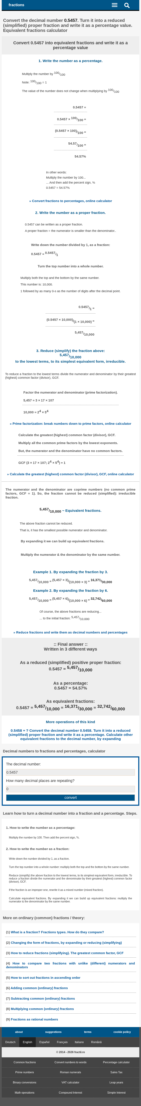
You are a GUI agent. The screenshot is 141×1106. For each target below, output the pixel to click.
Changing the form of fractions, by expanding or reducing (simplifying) (66, 942)
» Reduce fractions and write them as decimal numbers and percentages (70, 632)
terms (87, 1031)
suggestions (53, 1031)
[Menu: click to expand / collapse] (117, 5)
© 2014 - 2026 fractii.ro (70, 1052)
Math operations (24, 1092)
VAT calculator (70, 1082)
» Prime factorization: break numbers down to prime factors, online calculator (70, 423)
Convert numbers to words (70, 1062)
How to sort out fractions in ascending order (45, 977)
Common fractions (25, 1062)
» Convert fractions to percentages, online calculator (70, 201)
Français (62, 1042)
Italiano (79, 1042)
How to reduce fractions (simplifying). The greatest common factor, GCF (67, 953)
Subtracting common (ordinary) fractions (43, 998)
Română (96, 1042)
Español (44, 1042)
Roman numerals (70, 1072)
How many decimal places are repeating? (40, 780)
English (27, 1042)
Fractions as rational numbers (34, 1019)
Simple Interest (116, 1092)
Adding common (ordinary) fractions (39, 988)
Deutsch (10, 1042)
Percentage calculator (116, 1062)
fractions (16, 5)
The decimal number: (23, 764)
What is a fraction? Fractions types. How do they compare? (57, 932)
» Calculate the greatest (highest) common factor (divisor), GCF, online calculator (70, 474)
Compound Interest (70, 1092)
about (19, 1031)
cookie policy (122, 1031)
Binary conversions (24, 1082)
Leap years (116, 1082)
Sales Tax (116, 1072)
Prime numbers (24, 1072)
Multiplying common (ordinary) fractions (42, 1009)
